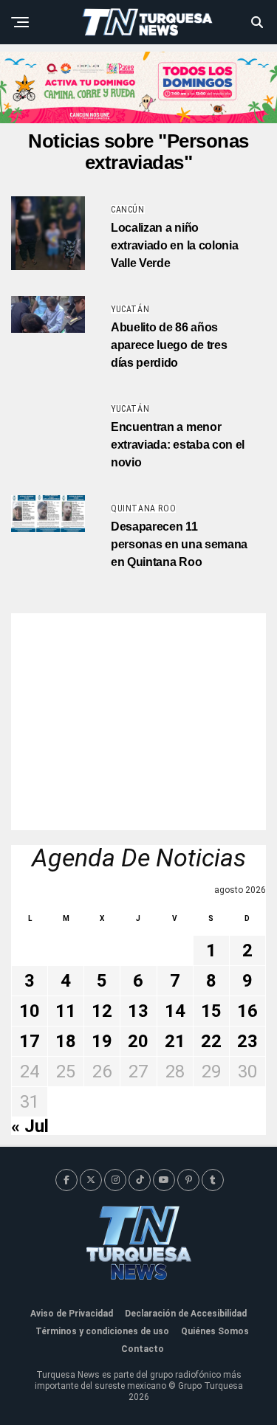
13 (138, 1011)
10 (29, 1011)
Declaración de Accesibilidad (186, 1313)
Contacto (142, 1349)
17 (29, 1041)
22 (211, 1041)
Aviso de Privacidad (71, 1313)
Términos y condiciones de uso (102, 1331)
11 (65, 1011)
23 (247, 1041)
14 (175, 1011)
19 (102, 1041)
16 (247, 1011)
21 (175, 1041)
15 (211, 1011)
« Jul (30, 1126)
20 (138, 1041)
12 (102, 1011)
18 (65, 1041)
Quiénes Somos (215, 1331)
